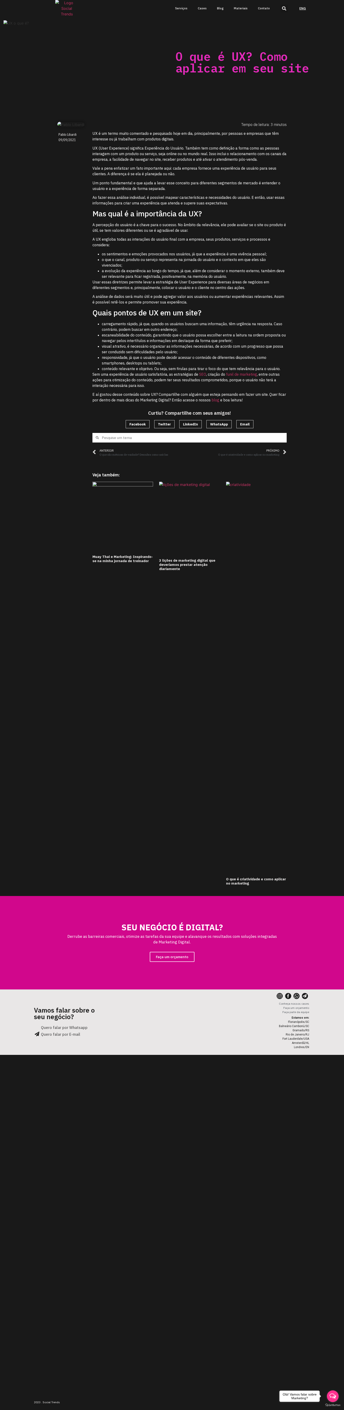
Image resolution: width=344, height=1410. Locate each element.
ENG (302, 8)
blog (215, 400)
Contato (264, 8)
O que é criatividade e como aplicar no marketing (256, 881)
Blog (220, 8)
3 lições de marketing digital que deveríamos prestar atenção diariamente (187, 564)
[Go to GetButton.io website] (332, 1405)
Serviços (181, 8)
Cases (202, 8)
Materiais (241, 8)
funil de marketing (241, 374)
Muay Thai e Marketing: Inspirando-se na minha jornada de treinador (122, 558)
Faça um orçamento (172, 957)
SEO (202, 374)
